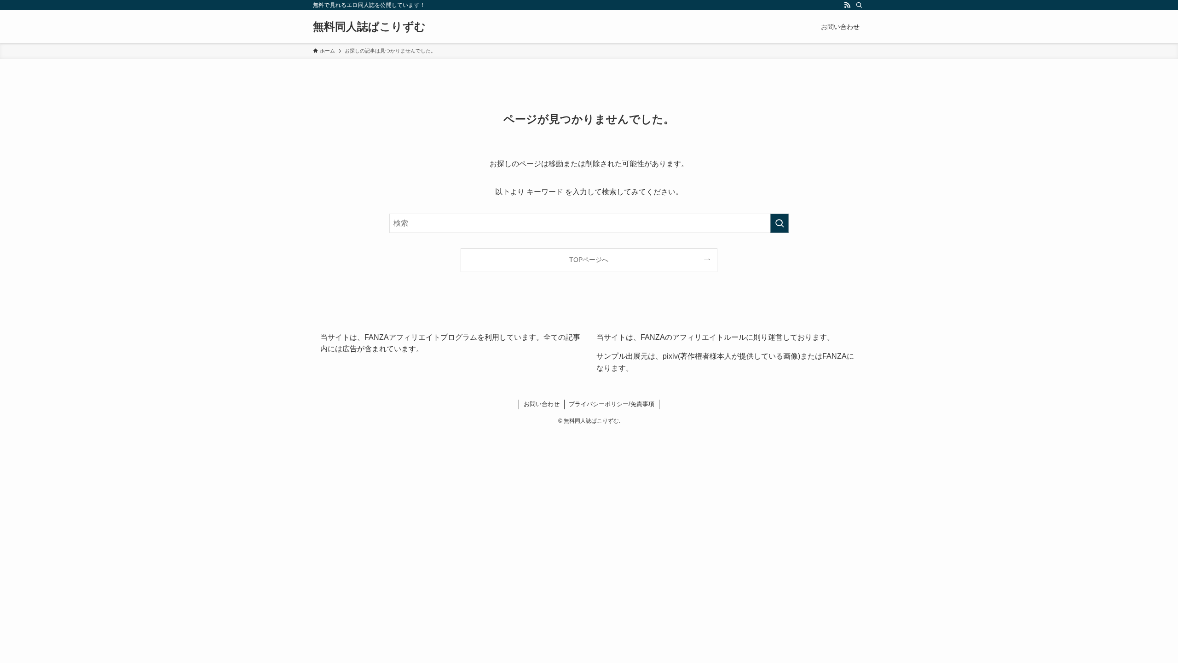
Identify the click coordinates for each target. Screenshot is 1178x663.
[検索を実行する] (779, 223)
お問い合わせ (542, 404)
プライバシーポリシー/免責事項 (611, 404)
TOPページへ (588, 259)
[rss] (847, 5)
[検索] (859, 5)
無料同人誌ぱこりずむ (369, 26)
